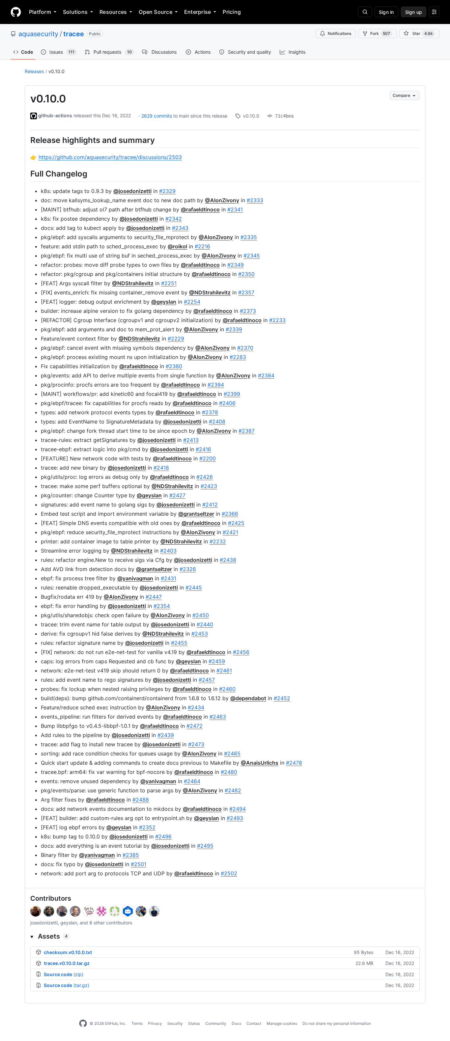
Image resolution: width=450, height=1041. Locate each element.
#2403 (168, 550)
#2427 (177, 495)
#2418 (161, 467)
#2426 (204, 477)
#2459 (217, 661)
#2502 (229, 873)
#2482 (233, 790)
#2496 (163, 836)
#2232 (218, 541)
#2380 (174, 366)
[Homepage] (16, 12)
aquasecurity (38, 34)
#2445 (193, 587)
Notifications (339, 33)
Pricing (232, 12)
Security (175, 1023)
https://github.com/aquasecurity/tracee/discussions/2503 (110, 157)
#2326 (188, 569)
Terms (137, 1023)
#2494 (237, 809)
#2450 (200, 615)
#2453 (199, 633)
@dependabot (248, 698)
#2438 (228, 560)
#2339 (234, 329)
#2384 (266, 375)
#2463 (218, 716)
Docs (236, 1023)
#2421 (230, 532)
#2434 (196, 707)
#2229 (176, 338)
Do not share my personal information (336, 1023)
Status (194, 1023)
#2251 (169, 283)
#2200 (207, 458)
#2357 (246, 292)
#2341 (235, 209)
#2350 (246, 274)
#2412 (210, 504)
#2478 (294, 762)
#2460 (227, 689)
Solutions (75, 12)
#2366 (230, 513)
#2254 (192, 301)
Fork (380, 33)
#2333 (255, 200)
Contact (253, 1023)
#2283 (238, 357)
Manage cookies (282, 1023)
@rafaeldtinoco (200, 209)
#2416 (203, 449)
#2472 (194, 726)
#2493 (235, 818)
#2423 (209, 486)
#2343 (180, 228)
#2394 (216, 384)
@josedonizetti (132, 191)
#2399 (232, 394)
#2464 (192, 781)
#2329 (167, 191)
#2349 (235, 264)
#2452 (282, 698)
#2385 (131, 855)
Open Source (155, 12)
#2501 (138, 864)
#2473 (196, 744)
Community (215, 1023)
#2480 (229, 772)
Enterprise (197, 12)
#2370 (245, 347)
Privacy (155, 1023)
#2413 (191, 440)
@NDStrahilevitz (133, 283)
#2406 (227, 403)
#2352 (147, 827)
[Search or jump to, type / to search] (365, 12)
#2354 (162, 606)
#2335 (248, 237)
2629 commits (157, 116)
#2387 (247, 430)
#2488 (140, 799)
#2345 (251, 255)
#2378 (210, 412)
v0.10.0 (56, 71)
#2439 (165, 735)
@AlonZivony (222, 200)
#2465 (232, 753)
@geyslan (163, 301)
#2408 (217, 421)
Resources (113, 12)
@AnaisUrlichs (259, 762)
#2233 (277, 320)
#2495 (205, 845)
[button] (225, 936)
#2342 (173, 218)
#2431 (168, 578)
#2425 (236, 523)
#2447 (154, 596)
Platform (40, 12)
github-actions (55, 115)
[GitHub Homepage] (83, 1023)
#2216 (202, 246)
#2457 (207, 679)
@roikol (177, 246)
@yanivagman (135, 578)
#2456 (241, 652)
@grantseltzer (196, 513)
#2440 (205, 624)
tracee (73, 34)
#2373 (248, 311)
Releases (34, 71)
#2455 (179, 643)
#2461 (224, 670)
